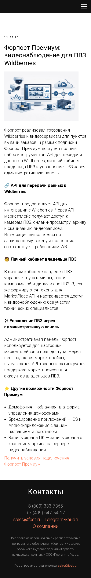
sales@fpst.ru (67, 565)
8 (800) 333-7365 (45, 506)
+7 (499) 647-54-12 (45, 512)
